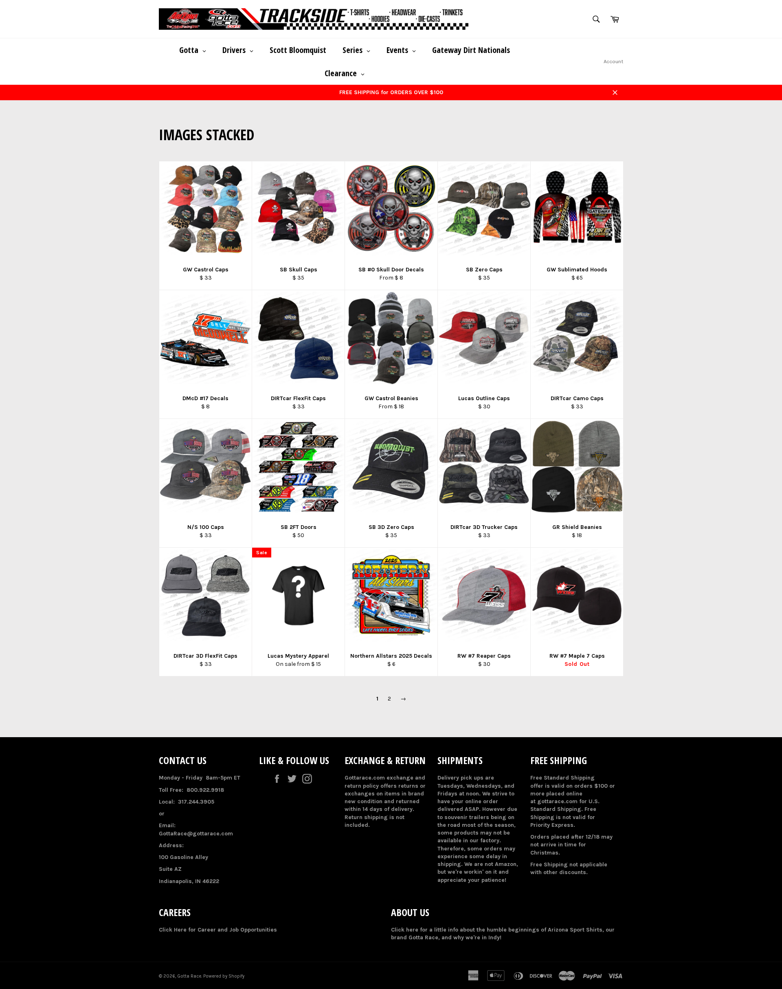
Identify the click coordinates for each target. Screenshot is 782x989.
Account (613, 61)
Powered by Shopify (223, 976)
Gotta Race (189, 976)
